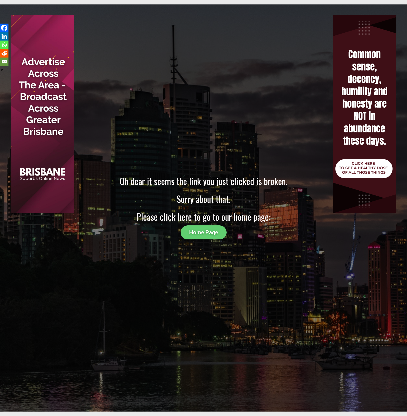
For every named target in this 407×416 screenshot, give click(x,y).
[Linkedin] (4, 36)
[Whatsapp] (4, 45)
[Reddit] (4, 53)
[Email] (4, 62)
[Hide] (1, 70)
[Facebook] (4, 28)
